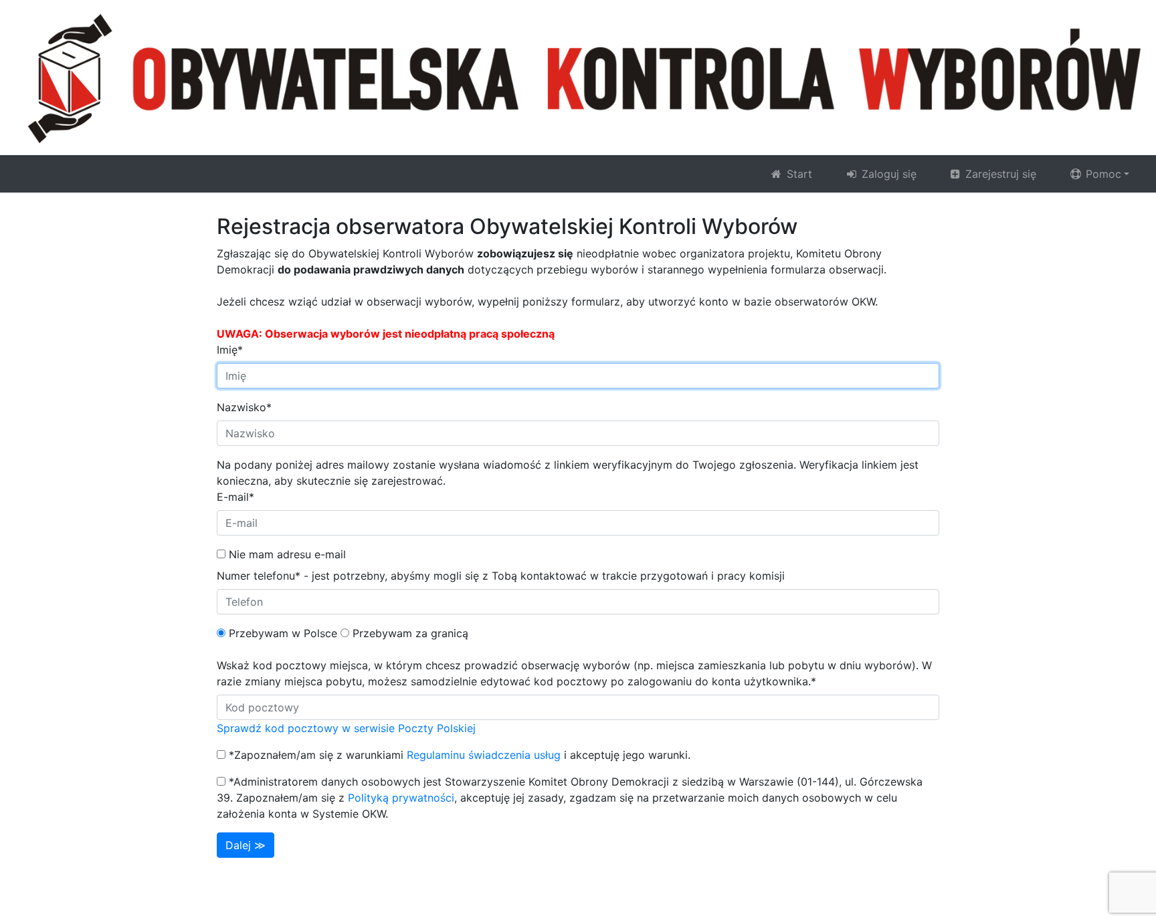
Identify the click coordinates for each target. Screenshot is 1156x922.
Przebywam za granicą (410, 633)
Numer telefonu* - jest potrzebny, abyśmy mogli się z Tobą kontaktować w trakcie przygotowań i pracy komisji (501, 575)
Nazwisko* (244, 407)
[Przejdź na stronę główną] (578, 77)
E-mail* (235, 496)
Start (797, 174)
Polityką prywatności (401, 797)
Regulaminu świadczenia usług (484, 755)
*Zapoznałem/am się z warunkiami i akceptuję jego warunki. (459, 755)
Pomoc (1101, 174)
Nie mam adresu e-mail (287, 554)
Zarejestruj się (999, 174)
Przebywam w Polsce (283, 633)
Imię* (230, 349)
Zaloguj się (887, 174)
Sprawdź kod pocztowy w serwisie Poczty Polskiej (346, 728)
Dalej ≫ (245, 845)
